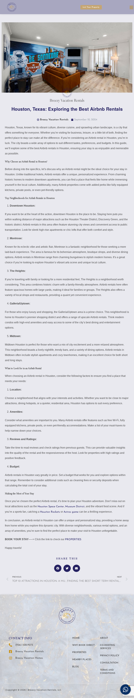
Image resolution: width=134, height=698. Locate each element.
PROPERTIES (73, 539)
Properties (79, 652)
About (104, 638)
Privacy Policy (109, 655)
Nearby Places (81, 659)
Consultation (109, 663)
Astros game (71, 512)
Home (76, 638)
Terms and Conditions (107, 672)
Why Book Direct (83, 645)
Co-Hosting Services (107, 647)
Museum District (74, 506)
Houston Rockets (50, 512)
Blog (75, 667)
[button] (57, 568)
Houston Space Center (51, 506)
